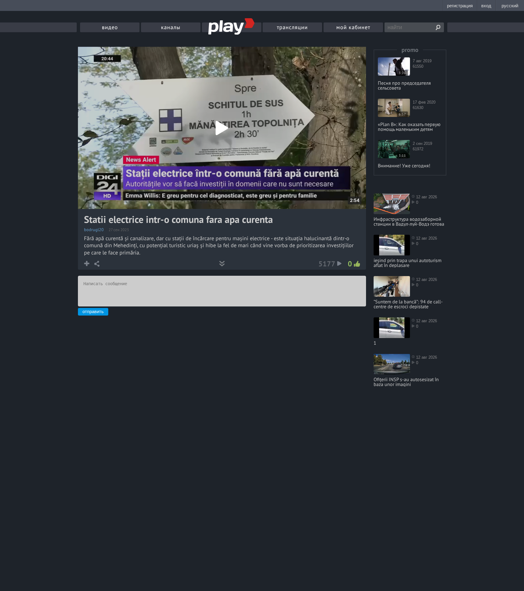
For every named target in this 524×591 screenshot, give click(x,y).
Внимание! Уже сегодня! (404, 165)
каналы (170, 27)
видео (110, 27)
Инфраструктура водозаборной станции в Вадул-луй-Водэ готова (409, 221)
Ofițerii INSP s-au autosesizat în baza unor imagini (406, 382)
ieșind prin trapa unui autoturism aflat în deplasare (408, 263)
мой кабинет (353, 27)
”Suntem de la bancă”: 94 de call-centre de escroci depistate (408, 304)
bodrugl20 (94, 229)
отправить (93, 311)
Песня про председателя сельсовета (404, 85)
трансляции (292, 27)
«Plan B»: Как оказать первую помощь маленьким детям (409, 127)
